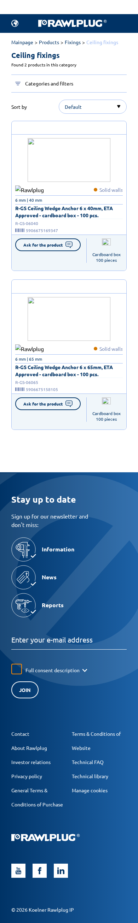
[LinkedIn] (61, 871)
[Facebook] (40, 871)
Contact (20, 733)
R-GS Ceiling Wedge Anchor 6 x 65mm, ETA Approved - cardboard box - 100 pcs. (64, 370)
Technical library (90, 776)
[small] (69, 160)
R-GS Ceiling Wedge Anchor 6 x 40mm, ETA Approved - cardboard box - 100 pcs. (64, 211)
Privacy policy (26, 776)
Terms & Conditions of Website (96, 740)
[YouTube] (18, 871)
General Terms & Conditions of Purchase (37, 797)
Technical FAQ (88, 762)
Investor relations (31, 762)
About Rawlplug (29, 748)
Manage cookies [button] (90, 790)
